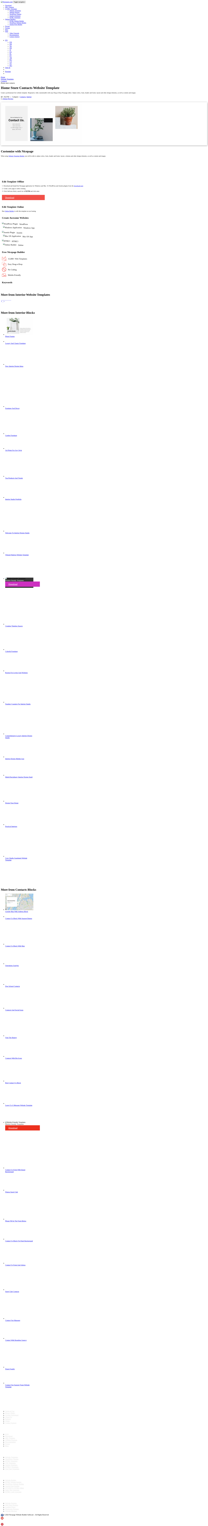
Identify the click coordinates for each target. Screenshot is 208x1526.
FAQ (7, 1434)
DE (11, 44)
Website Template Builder (16, 156)
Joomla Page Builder (16, 24)
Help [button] (6, 31)
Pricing (7, 26)
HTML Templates (15, 17)
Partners (8, 1419)
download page (78, 186)
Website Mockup (11, 1511)
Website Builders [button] (10, 19)
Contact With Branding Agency (16, 1340)
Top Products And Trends (14, 478)
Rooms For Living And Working (16, 673)
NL (11, 46)
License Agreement (11, 1415)
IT (10, 50)
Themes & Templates (12, 1452)
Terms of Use (9, 1411)
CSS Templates (10, 1463)
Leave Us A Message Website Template (18, 1105)
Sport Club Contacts (12, 1291)
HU (11, 66)
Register (8, 71)
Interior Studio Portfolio (13, 499)
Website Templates (15, 11)
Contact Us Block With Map (15, 946)
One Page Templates (12, 1469)
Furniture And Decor (12, 408)
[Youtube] (2, 1519)
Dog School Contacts (12, 986)
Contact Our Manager (12, 1320)
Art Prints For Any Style (13, 450)
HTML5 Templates (11, 1467)
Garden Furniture (11, 435)
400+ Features (9, 7)
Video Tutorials (14, 33)
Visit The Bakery (11, 1038)
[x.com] (2, 1522)
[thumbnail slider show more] (2, 302)
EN (11, 42)
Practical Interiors (11, 826)
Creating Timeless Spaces (14, 626)
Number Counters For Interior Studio (18, 704)
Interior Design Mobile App (14, 759)
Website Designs (15, 12)
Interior (29, 97)
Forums (7, 28)
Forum (7, 1444)
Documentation (14, 35)
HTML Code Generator (13, 1492)
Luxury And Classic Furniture (15, 343)
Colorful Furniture (11, 651)
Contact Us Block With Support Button (18, 918)
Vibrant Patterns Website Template (17, 555)
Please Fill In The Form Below (15, 1221)
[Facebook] (2, 1516)
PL (11, 54)
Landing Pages (10, 1507)
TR (11, 58)
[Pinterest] (2, 1525)
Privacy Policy (10, 1413)
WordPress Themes (15, 14)
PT (11, 56)
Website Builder (10, 1480)
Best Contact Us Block (13, 1083)
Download (8, 5)
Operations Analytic (12, 966)
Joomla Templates (15, 16)
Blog (6, 30)
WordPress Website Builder (18, 23)
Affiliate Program (11, 1440)
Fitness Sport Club (11, 1192)
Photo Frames (10, 336)
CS (11, 62)
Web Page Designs (11, 1505)
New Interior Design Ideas (14, 366)
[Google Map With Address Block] (19, 910)
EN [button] (6, 40)
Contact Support (15, 37)
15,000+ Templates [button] (11, 9)
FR (11, 48)
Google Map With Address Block (16, 911)
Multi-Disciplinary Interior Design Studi (18, 777)
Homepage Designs (12, 1509)
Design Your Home (11, 803)
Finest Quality (10, 1369)
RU (11, 60)
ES (11, 52)
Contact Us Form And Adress (15, 1265)
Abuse (7, 1421)
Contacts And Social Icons (14, 1010)
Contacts (23, 97)
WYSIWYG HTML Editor (14, 1488)
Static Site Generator (12, 1490)
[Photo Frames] (19, 334)
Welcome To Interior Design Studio (17, 533)
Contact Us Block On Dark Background (19, 1241)
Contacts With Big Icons (13, 1058)
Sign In (7, 68)
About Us (8, 1417)
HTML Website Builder (17, 21)
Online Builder (9, 211)
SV (11, 64)
